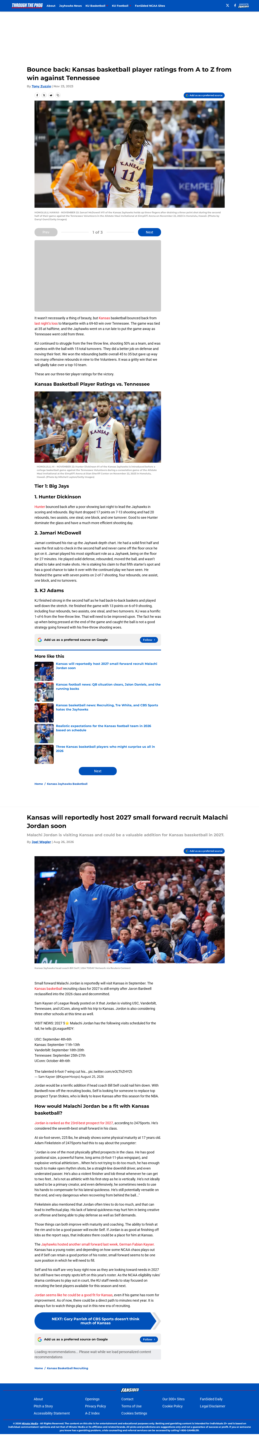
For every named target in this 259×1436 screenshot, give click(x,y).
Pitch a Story (43, 1406)
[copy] (58, 95)
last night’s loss (46, 323)
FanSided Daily (211, 1399)
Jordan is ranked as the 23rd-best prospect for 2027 (74, 1123)
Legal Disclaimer (212, 1406)
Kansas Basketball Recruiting (67, 1368)
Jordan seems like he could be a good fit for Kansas (74, 1295)
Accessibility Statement (52, 1413)
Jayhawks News (70, 5)
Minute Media (30, 1423)
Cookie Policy (172, 1406)
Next (149, 232)
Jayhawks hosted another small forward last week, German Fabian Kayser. (98, 1244)
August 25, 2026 (92, 1077)
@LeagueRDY (62, 1029)
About (51, 5)
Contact (127, 1399)
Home (39, 784)
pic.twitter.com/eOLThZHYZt (110, 1072)
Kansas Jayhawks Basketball (67, 784)
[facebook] (235, 5)
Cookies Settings (134, 1413)
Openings (92, 1399)
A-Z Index (92, 1413)
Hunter (40, 507)
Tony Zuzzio (41, 86)
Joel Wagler (41, 842)
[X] (227, 5)
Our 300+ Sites (173, 1399)
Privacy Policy (95, 1406)
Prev (46, 232)
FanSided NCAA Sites (150, 5)
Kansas (104, 318)
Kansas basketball (48, 989)
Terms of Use (131, 1406)
